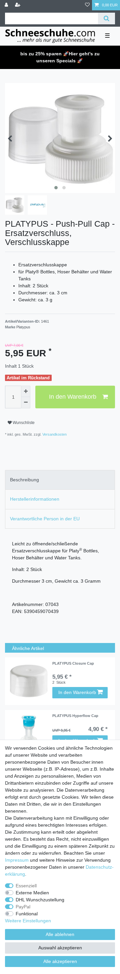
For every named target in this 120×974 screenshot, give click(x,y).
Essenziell (26, 885)
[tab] (60, 480)
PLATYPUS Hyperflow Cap (75, 716)
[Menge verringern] (25, 402)
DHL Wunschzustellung (40, 899)
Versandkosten (54, 434)
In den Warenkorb (72, 396)
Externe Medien (32, 892)
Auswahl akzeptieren (60, 947)
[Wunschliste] (87, 5)
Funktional (27, 913)
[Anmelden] (7, 5)
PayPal (23, 906)
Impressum (17, 860)
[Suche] (106, 18)
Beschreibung (24, 479)
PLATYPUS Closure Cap (73, 663)
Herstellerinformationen (34, 499)
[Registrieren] (18, 5)
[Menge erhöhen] (25, 391)
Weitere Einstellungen (28, 920)
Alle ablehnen (60, 934)
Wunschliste (23, 422)
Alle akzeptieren (60, 961)
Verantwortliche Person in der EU (45, 518)
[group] (29, 681)
